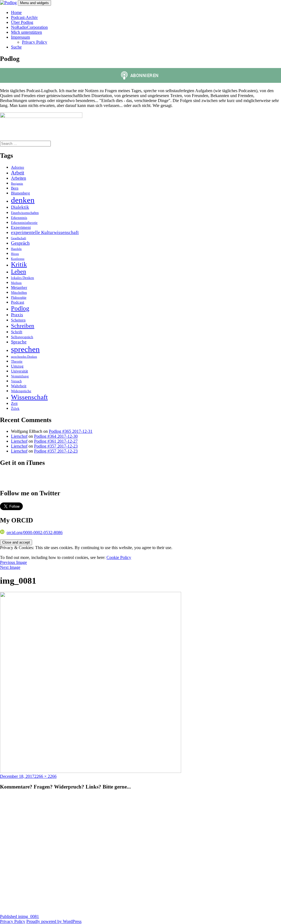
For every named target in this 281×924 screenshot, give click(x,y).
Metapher (19, 287)
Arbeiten (18, 178)
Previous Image (13, 562)
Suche (16, 47)
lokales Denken (22, 278)
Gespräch (20, 243)
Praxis (17, 314)
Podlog (20, 308)
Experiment (21, 227)
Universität (19, 371)
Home (16, 12)
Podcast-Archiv (24, 17)
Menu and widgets (34, 3)
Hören (15, 253)
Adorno (17, 167)
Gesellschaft (18, 238)
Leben (18, 271)
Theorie (17, 361)
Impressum (20, 37)
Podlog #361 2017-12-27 (56, 441)
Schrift (16, 331)
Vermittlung (20, 376)
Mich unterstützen (26, 32)
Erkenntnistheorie (24, 223)
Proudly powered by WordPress (54, 921)
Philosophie (18, 297)
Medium (16, 282)
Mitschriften (19, 293)
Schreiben (22, 326)
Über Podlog (22, 22)
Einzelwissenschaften (25, 213)
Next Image (10, 567)
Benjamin (17, 183)
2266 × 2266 (45, 776)
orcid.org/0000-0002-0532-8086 (35, 532)
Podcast (17, 302)
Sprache (19, 341)
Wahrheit (18, 385)
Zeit (14, 403)
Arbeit (17, 173)
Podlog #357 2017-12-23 (56, 446)
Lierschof (19, 436)
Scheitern (18, 320)
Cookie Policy (118, 557)
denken (23, 200)
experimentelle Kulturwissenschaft (45, 232)
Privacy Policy (34, 42)
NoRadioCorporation (29, 27)
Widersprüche (21, 391)
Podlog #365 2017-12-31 (70, 431)
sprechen (25, 349)
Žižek (15, 408)
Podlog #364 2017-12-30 (56, 436)
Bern (14, 188)
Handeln (16, 248)
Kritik (19, 264)
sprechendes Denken (24, 356)
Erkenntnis (19, 218)
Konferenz (17, 258)
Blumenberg (20, 193)
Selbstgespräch (22, 337)
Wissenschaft (29, 397)
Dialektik (20, 207)
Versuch (16, 381)
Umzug (17, 366)
